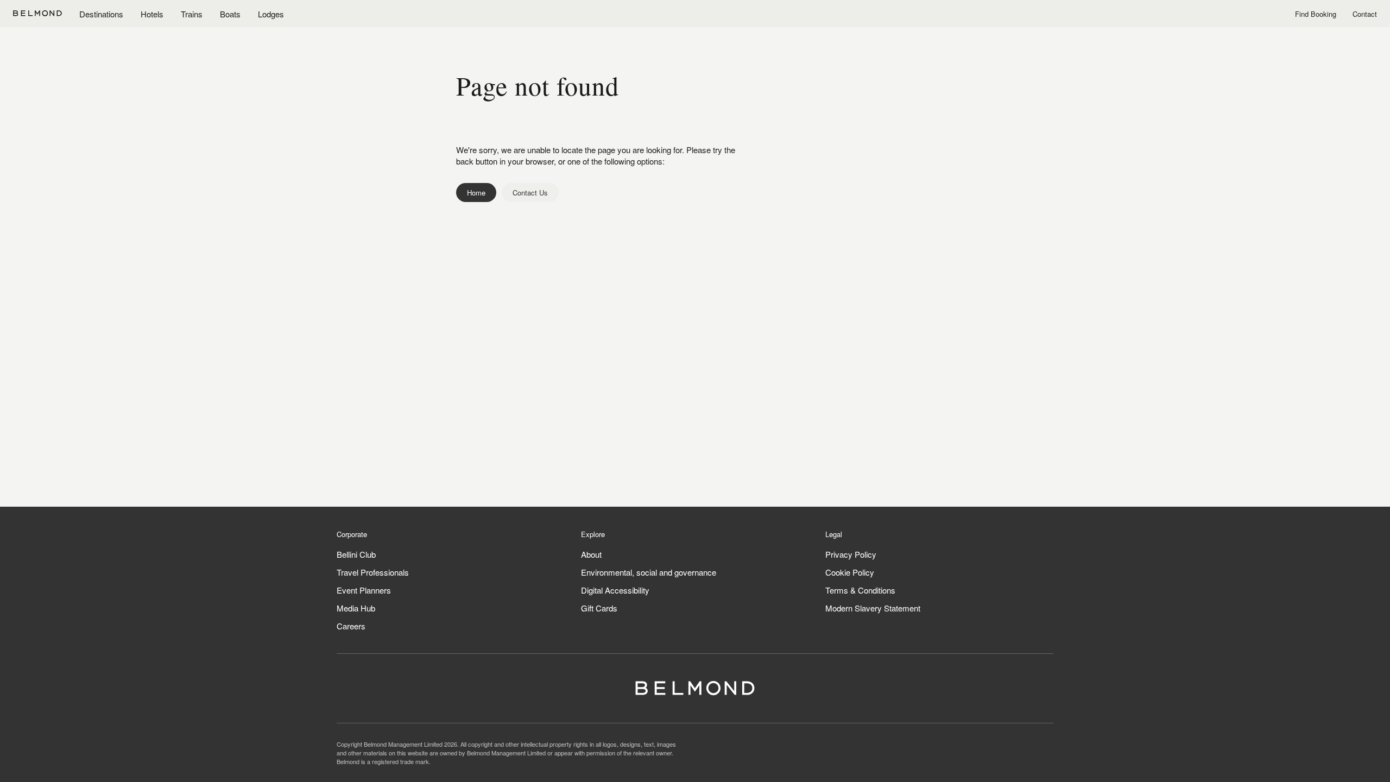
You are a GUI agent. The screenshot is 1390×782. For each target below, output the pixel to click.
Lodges (271, 14)
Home (476, 192)
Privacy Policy (850, 554)
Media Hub (356, 608)
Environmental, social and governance (648, 572)
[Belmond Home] (37, 13)
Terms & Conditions (860, 590)
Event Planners (364, 590)
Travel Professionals (373, 572)
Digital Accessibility (615, 590)
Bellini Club (356, 554)
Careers (351, 626)
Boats (230, 14)
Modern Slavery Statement (872, 608)
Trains (192, 14)
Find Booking (1315, 14)
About (591, 554)
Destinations (101, 14)
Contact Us (530, 192)
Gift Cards (599, 608)
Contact (1365, 14)
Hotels (152, 14)
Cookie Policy (849, 572)
